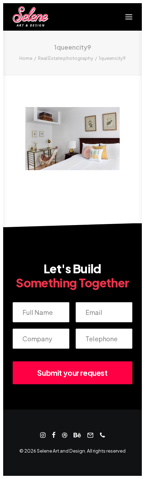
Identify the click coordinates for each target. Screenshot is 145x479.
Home (25, 58)
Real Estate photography (65, 58)
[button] (129, 17)
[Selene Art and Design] (30, 16)
